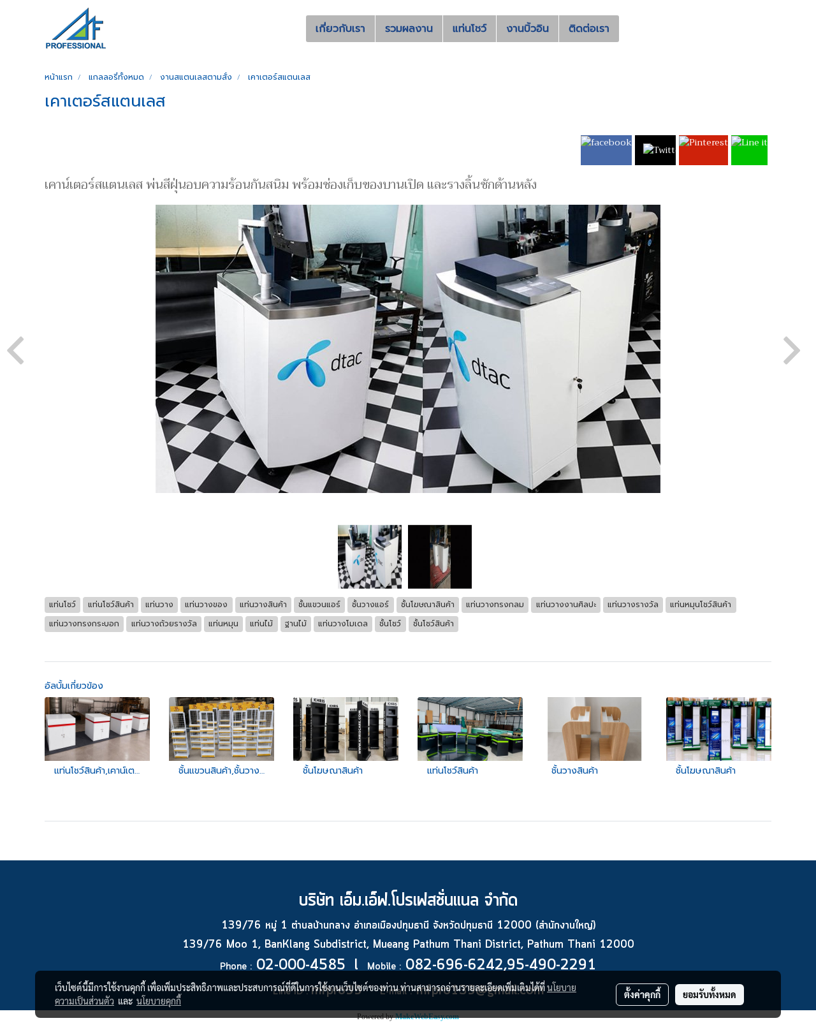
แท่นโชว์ (469, 28)
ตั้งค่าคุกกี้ (642, 994)
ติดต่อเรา (589, 28)
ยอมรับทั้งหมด (709, 994)
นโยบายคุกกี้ (158, 1000)
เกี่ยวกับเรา (340, 28)
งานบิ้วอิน (527, 28)
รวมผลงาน (409, 28)
